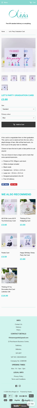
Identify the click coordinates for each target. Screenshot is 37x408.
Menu (6, 2)
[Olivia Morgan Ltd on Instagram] (20, 386)
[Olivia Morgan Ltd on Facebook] (16, 386)
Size (2, 105)
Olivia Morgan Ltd (13, 391)
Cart (34, 2)
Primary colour (6, 114)
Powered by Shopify (26, 391)
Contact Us (18, 324)
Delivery (18, 327)
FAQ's (18, 330)
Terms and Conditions (19, 379)
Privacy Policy (18, 376)
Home (3, 31)
